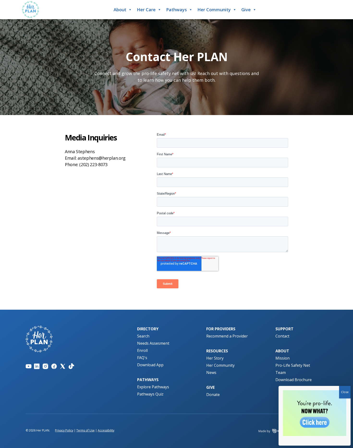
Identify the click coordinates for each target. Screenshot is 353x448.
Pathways (176, 9)
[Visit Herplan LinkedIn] (36, 366)
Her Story (215, 358)
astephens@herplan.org (101, 158)
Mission (282, 358)
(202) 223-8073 (93, 164)
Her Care (146, 9)
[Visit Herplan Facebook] (54, 366)
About (120, 9)
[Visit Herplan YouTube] (28, 366)
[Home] (30, 9)
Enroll (142, 350)
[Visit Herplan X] (62, 366)
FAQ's (142, 357)
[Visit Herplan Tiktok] (71, 366)
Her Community (214, 9)
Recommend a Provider (227, 336)
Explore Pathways (153, 387)
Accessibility (106, 430)
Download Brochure (293, 379)
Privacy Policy (64, 430)
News (211, 372)
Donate (213, 394)
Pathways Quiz (150, 394)
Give (246, 9)
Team (280, 372)
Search (143, 336)
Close (345, 392)
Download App (150, 364)
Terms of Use (85, 430)
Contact (282, 336)
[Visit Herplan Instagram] (45, 366)
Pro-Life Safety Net (292, 365)
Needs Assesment (153, 343)
